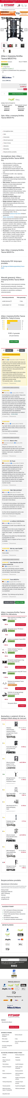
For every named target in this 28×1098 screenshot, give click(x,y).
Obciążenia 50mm (12, 703)
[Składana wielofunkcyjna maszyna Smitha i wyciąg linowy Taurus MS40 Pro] (16, 724)
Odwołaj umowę (14, 1027)
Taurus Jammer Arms (8, 217)
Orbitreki (4, 1054)
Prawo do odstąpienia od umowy (20, 1042)
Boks (4, 1070)
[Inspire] (10, 768)
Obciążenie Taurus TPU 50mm (15, 629)
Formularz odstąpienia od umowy (7, 1046)
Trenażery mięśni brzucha (19, 1082)
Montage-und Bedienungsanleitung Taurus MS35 (12, 267)
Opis (5, 134)
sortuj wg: (8, 350)
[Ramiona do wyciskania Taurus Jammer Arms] (4, 683)
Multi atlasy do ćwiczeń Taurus (9, 9)
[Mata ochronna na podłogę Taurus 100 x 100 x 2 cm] (4, 619)
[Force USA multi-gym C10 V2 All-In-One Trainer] (16, 743)
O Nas (16, 1039)
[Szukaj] (22, 5)
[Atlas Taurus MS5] (16, 789)
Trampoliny (17, 1060)
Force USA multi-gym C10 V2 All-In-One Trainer (11, 748)
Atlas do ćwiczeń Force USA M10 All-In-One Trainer (11, 836)
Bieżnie (4, 1057)
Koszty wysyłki (5, 1041)
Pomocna (5, 383)
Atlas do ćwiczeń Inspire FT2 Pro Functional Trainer (11, 764)
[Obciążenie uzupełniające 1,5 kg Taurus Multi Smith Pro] (4, 662)
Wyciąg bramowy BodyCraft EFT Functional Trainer (11, 779)
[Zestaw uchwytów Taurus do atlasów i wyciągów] (4, 651)
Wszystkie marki (6, 1093)
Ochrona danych (18, 1034)
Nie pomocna (13, 383)
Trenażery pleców (6, 1086)
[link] (13, 68)
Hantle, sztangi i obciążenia (18, 1067)
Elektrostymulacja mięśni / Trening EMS (7, 1089)
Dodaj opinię (14, 341)
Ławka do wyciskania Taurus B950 (16, 639)
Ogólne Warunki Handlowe (5, 1035)
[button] (4, 45)
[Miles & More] (14, 1006)
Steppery (4, 1077)
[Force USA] (10, 752)
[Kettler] (10, 870)
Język (21, 350)
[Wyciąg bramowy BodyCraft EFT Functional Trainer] (16, 774)
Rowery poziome (19, 1070)
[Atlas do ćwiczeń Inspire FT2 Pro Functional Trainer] (16, 758)
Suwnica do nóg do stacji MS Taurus (17, 671)
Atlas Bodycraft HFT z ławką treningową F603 (12, 807)
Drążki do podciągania (20, 1086)
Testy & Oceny (7, 143)
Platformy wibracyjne (20, 1088)
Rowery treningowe (7, 1066)
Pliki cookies (4, 1039)
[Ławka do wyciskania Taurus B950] (4, 640)
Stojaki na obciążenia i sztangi (20, 1078)
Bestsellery (6, 149)
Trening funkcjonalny (7, 1081)
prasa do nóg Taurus (15, 213)
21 (22, 321)
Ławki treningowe (19, 1064)
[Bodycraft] (10, 784)
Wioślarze (17, 1057)
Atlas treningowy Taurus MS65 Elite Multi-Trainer (11, 852)
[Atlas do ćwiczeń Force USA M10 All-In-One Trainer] (16, 831)
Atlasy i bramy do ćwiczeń (6, 1060)
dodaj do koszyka (17, 94)
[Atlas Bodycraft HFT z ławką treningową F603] (16, 801)
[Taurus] (6, 18)
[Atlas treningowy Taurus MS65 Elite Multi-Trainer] (16, 846)
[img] (13, 76)
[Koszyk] (26, 5)
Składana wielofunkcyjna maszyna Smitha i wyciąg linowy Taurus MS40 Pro (11, 731)
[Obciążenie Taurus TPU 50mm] (4, 630)
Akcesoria (6, 146)
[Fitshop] (9, 5)
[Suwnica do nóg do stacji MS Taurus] (4, 672)
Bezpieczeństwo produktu (10, 152)
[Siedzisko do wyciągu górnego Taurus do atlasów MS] (4, 694)
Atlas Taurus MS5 (10, 793)
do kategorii (22, 705)
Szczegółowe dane (8, 131)
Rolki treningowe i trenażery (19, 1074)
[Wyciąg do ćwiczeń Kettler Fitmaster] (16, 862)
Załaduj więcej (9, 602)
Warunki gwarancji (8, 140)
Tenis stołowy (6, 1064)
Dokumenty (6, 137)
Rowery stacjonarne (19, 1054)
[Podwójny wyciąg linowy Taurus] (16, 817)
